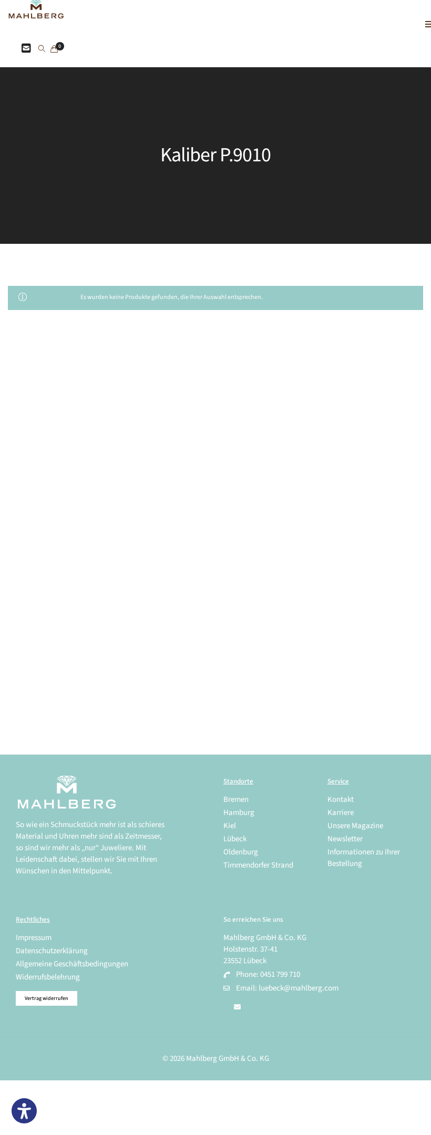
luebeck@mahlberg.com (298, 988)
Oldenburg (240, 852)
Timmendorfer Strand (258, 865)
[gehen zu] (41, 49)
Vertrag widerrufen (46, 998)
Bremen (236, 799)
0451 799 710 (280, 974)
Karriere (340, 812)
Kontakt (340, 799)
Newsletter (345, 838)
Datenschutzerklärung (52, 950)
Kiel (229, 825)
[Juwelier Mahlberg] (36, 12)
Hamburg (238, 812)
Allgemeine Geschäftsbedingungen (72, 963)
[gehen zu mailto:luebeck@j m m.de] (237, 1007)
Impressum (34, 937)
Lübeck (235, 838)
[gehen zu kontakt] (26, 48)
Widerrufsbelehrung (48, 977)
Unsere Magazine (355, 825)
